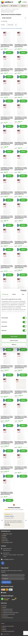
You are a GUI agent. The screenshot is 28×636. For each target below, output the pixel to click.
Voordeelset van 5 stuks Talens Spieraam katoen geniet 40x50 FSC (21, 266)
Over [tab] (23, 294)
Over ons (4, 605)
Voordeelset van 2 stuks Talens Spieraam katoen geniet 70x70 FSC (21, 442)
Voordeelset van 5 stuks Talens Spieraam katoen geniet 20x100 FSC (21, 118)
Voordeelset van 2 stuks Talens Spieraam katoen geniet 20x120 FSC (7, 143)
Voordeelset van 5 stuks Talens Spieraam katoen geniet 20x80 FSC (7, 118)
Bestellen (4, 535)
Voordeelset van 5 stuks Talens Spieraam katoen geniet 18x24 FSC (7, 69)
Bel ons (5, 5)
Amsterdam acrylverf (7, 610)
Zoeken (15, 5)
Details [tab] (14, 294)
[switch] (24, 322)
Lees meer (7, 525)
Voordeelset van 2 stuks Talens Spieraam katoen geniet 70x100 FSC (7, 493)
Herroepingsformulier (7, 542)
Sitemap (4, 629)
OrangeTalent (5, 634)
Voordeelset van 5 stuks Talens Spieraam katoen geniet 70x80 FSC (7, 468)
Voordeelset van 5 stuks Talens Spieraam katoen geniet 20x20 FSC (21, 69)
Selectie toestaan (14, 340)
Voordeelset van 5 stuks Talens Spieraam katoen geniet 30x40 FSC (7, 193)
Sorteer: (3, 24)
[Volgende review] (26, 520)
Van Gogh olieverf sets (7, 617)
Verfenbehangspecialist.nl (8, 631)
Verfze (7, 2)
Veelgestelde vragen (7, 533)
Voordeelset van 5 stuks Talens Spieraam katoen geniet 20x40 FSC (7, 94)
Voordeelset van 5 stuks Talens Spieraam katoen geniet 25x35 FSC (7, 168)
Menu (25, 2)
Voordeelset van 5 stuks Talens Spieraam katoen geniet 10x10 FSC (7, 45)
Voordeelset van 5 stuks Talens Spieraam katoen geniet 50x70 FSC (7, 366)
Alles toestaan (14, 336)
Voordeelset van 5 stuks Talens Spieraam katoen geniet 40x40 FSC (7, 266)
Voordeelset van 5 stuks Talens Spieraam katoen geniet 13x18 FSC (21, 45)
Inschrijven (5, 582)
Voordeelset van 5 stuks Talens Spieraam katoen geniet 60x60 (21, 392)
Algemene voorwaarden (8, 626)
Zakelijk (4, 607)
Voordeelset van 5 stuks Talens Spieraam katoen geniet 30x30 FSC (21, 168)
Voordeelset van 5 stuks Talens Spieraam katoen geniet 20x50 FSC (21, 94)
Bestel (9, 52)
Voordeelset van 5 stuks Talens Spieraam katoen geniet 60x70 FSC (7, 417)
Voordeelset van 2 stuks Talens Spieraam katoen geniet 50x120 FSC (7, 392)
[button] (2, 563)
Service (23, 5)
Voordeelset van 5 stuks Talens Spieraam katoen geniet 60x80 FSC (21, 417)
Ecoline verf (5, 616)
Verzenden (4, 539)
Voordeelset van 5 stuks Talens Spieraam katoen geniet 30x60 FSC (21, 193)
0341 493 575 (6, 553)
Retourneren (5, 540)
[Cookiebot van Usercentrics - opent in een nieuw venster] (20, 290)
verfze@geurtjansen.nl (8, 559)
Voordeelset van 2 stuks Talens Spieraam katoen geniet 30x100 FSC (7, 242)
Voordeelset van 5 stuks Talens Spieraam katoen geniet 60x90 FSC (7, 442)
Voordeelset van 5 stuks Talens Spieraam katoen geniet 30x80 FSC (7, 217)
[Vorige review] (2, 520)
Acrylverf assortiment (7, 609)
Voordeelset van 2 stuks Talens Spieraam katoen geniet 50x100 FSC (21, 366)
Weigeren (14, 344)
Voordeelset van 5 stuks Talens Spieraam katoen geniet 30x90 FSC (21, 217)
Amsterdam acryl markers (8, 614)
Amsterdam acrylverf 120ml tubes (10, 612)
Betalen (4, 537)
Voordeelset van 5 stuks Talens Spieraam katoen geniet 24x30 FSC (21, 143)
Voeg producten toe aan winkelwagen (11, 28)
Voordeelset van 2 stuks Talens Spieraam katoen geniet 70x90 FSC (21, 468)
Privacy (4, 627)
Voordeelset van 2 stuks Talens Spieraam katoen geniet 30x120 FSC (21, 242)
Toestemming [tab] (5, 294)
